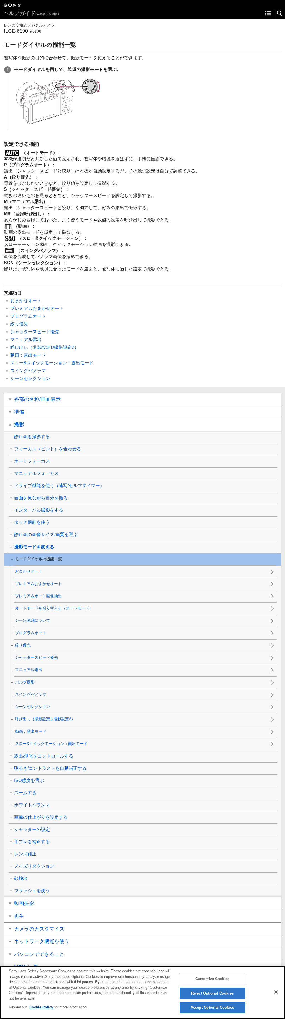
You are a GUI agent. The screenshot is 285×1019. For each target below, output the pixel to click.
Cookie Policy (41, 1007)
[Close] (276, 992)
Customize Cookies (212, 979)
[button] (280, 13)
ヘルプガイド (31, 13)
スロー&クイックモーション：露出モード (52, 363)
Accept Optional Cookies (212, 1007)
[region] (142, 992)
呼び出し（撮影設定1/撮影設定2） (44, 347)
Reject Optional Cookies (212, 993)
